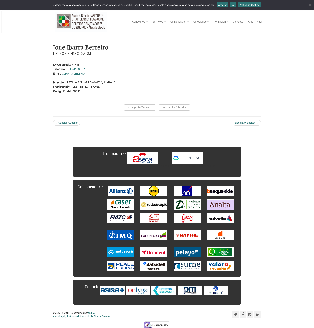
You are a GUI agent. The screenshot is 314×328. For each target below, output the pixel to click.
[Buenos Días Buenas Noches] (120, 204)
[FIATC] (120, 218)
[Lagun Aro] (153, 235)
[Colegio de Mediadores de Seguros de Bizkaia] (81, 22)
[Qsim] (220, 252)
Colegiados (200, 21)
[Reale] (120, 265)
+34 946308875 (76, 69)
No (233, 5)
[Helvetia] (220, 218)
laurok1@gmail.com (74, 73)
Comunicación (178, 21)
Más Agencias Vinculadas (140, 107)
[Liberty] (187, 235)
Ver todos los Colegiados (174, 107)
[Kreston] (163, 290)
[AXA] (187, 190)
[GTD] (187, 204)
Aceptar (222, 5)
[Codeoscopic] (153, 204)
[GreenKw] (220, 190)
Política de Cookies (100, 316)
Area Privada (255, 21)
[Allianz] (120, 190)
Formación (220, 21)
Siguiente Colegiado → (246, 122)
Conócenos (138, 21)
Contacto (238, 21)
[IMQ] (120, 235)
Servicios (157, 21)
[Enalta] (220, 204)
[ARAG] (153, 190)
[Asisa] (112, 290)
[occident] (153, 252)
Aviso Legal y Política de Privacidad (71, 316)
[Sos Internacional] (187, 158)
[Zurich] (216, 290)
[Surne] (153, 265)
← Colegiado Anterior (67, 122)
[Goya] (187, 218)
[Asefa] (142, 158)
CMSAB (92, 313)
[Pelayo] (187, 252)
